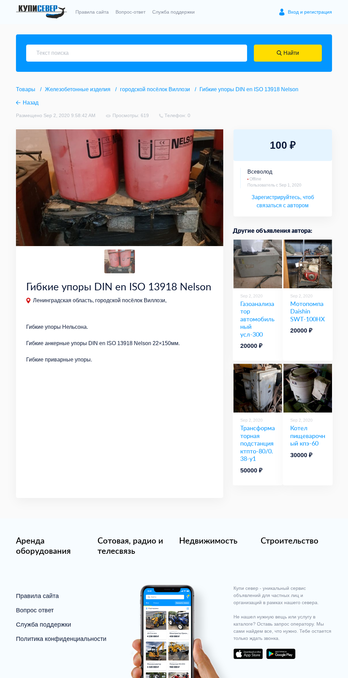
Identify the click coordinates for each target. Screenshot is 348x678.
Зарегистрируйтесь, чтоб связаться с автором (282, 201)
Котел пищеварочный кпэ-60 (307, 435)
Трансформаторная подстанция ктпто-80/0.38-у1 (257, 443)
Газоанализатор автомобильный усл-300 (257, 319)
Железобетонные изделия (77, 89)
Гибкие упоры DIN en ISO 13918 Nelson (248, 89)
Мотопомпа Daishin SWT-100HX (307, 311)
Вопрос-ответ (130, 12)
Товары (25, 89)
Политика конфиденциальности (61, 638)
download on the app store (248, 654)
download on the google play (280, 654)
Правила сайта (92, 12)
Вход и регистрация (310, 12)
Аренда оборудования (43, 545)
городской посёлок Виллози (155, 89)
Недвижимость (208, 540)
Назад (30, 103)
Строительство (289, 540)
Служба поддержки (173, 12)
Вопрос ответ (35, 610)
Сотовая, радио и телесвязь (130, 545)
